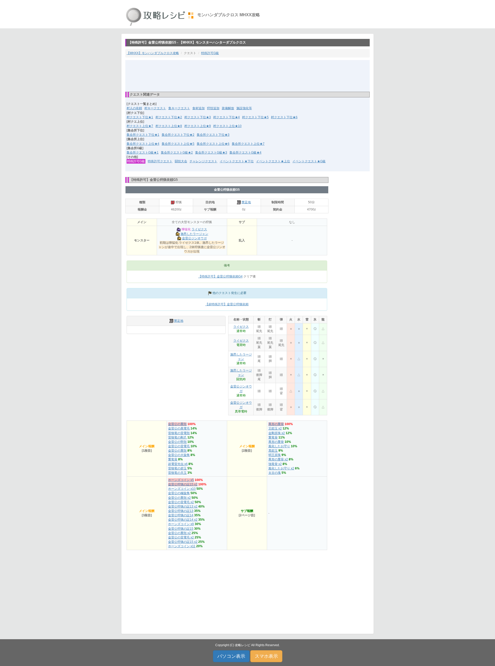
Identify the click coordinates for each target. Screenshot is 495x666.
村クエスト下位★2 (168, 117)
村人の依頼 (134, 108)
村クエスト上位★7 (140, 126)
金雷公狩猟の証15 (180, 528)
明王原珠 (274, 455)
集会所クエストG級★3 (211, 152)
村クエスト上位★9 (197, 126)
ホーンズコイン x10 (182, 489)
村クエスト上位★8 (168, 126)
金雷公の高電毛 (179, 428)
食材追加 (198, 108)
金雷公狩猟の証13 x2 (182, 506)
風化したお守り (279, 446)
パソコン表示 (231, 656)
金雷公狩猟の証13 (180, 511)
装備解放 (228, 108)
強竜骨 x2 (275, 464)
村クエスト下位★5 (255, 117)
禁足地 (246, 202)
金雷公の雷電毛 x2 (181, 502)
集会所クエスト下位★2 (178, 135)
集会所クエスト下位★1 (143, 135)
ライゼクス (199, 229)
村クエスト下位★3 (197, 117)
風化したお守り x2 (281, 468)
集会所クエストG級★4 (245, 152)
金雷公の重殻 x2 (179, 498)
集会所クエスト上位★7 (248, 144)
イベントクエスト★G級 (309, 161)
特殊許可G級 (210, 53)
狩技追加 (213, 108)
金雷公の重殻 (177, 424)
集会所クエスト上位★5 (178, 144)
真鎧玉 (273, 450)
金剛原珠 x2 (276, 433)
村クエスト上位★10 (227, 126)
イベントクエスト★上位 (273, 161)
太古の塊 (274, 473)
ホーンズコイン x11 (181, 546)
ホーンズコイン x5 (181, 480)
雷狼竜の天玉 (177, 473)
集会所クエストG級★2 (177, 152)
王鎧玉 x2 (275, 428)
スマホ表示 (266, 656)
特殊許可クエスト (160, 161)
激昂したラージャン (194, 234)
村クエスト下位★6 (284, 117)
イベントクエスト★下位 (237, 161)
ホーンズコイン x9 (181, 524)
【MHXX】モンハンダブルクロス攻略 (153, 53)
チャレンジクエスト (203, 161)
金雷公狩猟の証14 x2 (182, 519)
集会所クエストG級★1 (143, 152)
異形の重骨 (276, 424)
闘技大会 (181, 161)
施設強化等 (244, 108)
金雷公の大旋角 (179, 455)
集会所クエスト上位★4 (143, 144)
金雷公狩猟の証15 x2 (182, 484)
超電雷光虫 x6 (178, 464)
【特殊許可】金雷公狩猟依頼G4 (220, 276)
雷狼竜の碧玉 (177, 468)
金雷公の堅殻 (177, 442)
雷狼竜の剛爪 (177, 437)
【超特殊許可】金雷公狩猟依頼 (227, 304)
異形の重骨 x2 (278, 459)
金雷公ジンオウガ (194, 238)
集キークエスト (179, 108)
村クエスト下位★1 (140, 117)
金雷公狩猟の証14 (180, 515)
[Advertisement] (247, 75)
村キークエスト (155, 108)
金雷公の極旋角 (179, 493)
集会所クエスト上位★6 (213, 144)
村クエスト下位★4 (226, 117)
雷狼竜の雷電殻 (179, 433)
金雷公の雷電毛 (179, 446)
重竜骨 (172, 459)
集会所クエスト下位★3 (213, 135)
